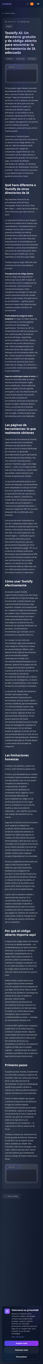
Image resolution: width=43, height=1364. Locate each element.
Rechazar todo (21, 1350)
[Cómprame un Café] (32, 4)
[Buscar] (27, 4)
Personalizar (21, 1357)
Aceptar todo (21, 1343)
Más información (18, 1337)
